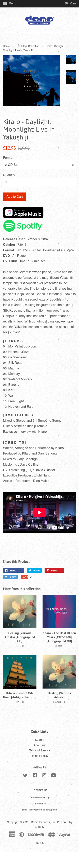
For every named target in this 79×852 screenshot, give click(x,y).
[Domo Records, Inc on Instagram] (44, 776)
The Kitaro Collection (27, 46)
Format (8, 157)
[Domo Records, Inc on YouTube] (53, 776)
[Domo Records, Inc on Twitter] (25, 776)
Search (39, 740)
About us (39, 745)
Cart (72, 3)
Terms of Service (39, 750)
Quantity (9, 175)
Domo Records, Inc (43, 822)
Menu (12, 3)
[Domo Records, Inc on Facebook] (34, 776)
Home (6, 46)
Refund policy (39, 756)
